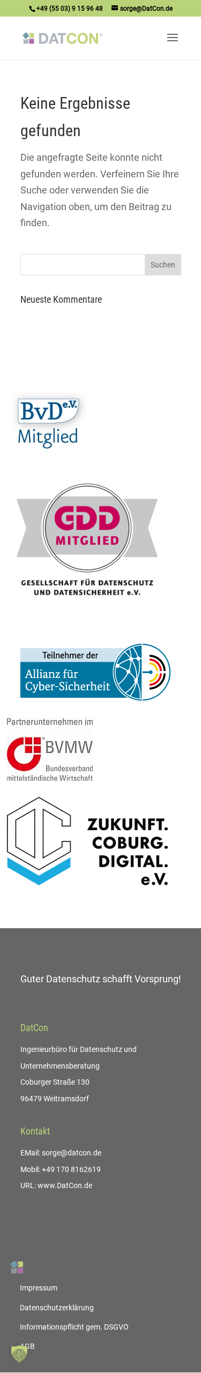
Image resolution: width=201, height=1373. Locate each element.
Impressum (38, 1288)
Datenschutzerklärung (57, 1307)
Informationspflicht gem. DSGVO (74, 1327)
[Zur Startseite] (16, 1266)
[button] (19, 1353)
